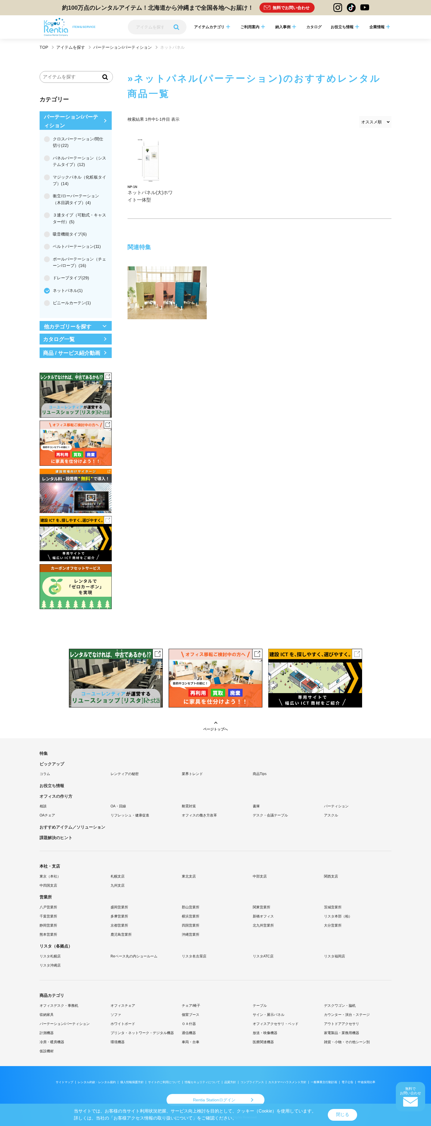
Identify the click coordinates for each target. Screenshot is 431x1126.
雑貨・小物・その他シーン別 (347, 1042)
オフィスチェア (123, 1006)
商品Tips (260, 774)
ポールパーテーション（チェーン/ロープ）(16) (79, 262)
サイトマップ (64, 1082)
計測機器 (47, 1033)
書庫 (256, 806)
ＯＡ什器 (189, 1024)
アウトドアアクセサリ (341, 1024)
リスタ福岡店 (334, 956)
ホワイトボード (123, 1024)
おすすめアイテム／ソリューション (72, 827)
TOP (44, 47)
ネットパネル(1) (68, 290)
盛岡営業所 (119, 907)
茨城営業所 (333, 907)
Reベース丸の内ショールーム (134, 956)
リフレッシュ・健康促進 (130, 815)
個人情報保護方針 (132, 1082)
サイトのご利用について (164, 1082)
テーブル (260, 1006)
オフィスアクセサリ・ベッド (275, 1024)
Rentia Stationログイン (214, 1100)
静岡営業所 (48, 925)
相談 (43, 806)
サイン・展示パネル (268, 1015)
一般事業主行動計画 (324, 1082)
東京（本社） (50, 876)
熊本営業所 (48, 934)
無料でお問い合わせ (291, 7)
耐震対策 (189, 806)
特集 (44, 753)
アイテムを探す (70, 47)
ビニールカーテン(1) (72, 302)
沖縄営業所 (190, 934)
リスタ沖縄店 (50, 965)
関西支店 (331, 876)
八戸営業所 (48, 907)
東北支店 (189, 876)
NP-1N (132, 187)
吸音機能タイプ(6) (70, 234)
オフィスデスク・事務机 (59, 1006)
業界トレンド (192, 774)
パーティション (336, 806)
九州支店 (118, 885)
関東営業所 (261, 907)
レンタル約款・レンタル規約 (97, 1082)
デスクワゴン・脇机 (340, 1006)
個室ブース (190, 1015)
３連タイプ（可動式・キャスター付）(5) (79, 218)
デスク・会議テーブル (270, 815)
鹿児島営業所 (121, 934)
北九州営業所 (263, 925)
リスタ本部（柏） (338, 916)
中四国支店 (48, 885)
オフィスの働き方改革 (199, 815)
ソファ (116, 1015)
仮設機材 (47, 1051)
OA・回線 (118, 806)
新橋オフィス (263, 916)
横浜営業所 (190, 916)
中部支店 (260, 876)
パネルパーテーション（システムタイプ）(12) (79, 161)
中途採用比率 (366, 1082)
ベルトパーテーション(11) (77, 246)
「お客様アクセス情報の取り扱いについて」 (153, 1118)
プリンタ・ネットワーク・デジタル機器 (142, 1033)
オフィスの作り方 (56, 796)
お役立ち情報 (52, 785)
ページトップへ (215, 729)
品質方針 (230, 1082)
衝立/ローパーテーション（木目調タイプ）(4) (76, 199)
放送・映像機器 (265, 1033)
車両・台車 (190, 1042)
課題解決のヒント (56, 837)
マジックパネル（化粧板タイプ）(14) (79, 180)
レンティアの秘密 (125, 774)
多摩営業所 (119, 916)
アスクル (331, 815)
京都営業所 (119, 925)
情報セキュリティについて (202, 1082)
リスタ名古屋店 (194, 956)
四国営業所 (190, 925)
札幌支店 (118, 876)
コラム (45, 774)
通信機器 (189, 1033)
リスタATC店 (263, 956)
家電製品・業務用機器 (341, 1033)
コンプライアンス (252, 1082)
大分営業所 (333, 925)
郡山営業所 (190, 907)
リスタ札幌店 (50, 956)
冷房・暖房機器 (52, 1042)
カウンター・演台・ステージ (347, 1015)
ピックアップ (52, 764)
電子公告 (347, 1082)
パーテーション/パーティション (122, 47)
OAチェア (47, 815)
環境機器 (118, 1042)
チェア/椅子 (191, 1006)
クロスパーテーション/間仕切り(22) (78, 142)
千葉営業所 (48, 916)
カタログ (314, 27)
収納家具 (47, 1015)
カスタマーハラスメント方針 (287, 1082)
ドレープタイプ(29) (71, 277)
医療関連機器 (263, 1042)
